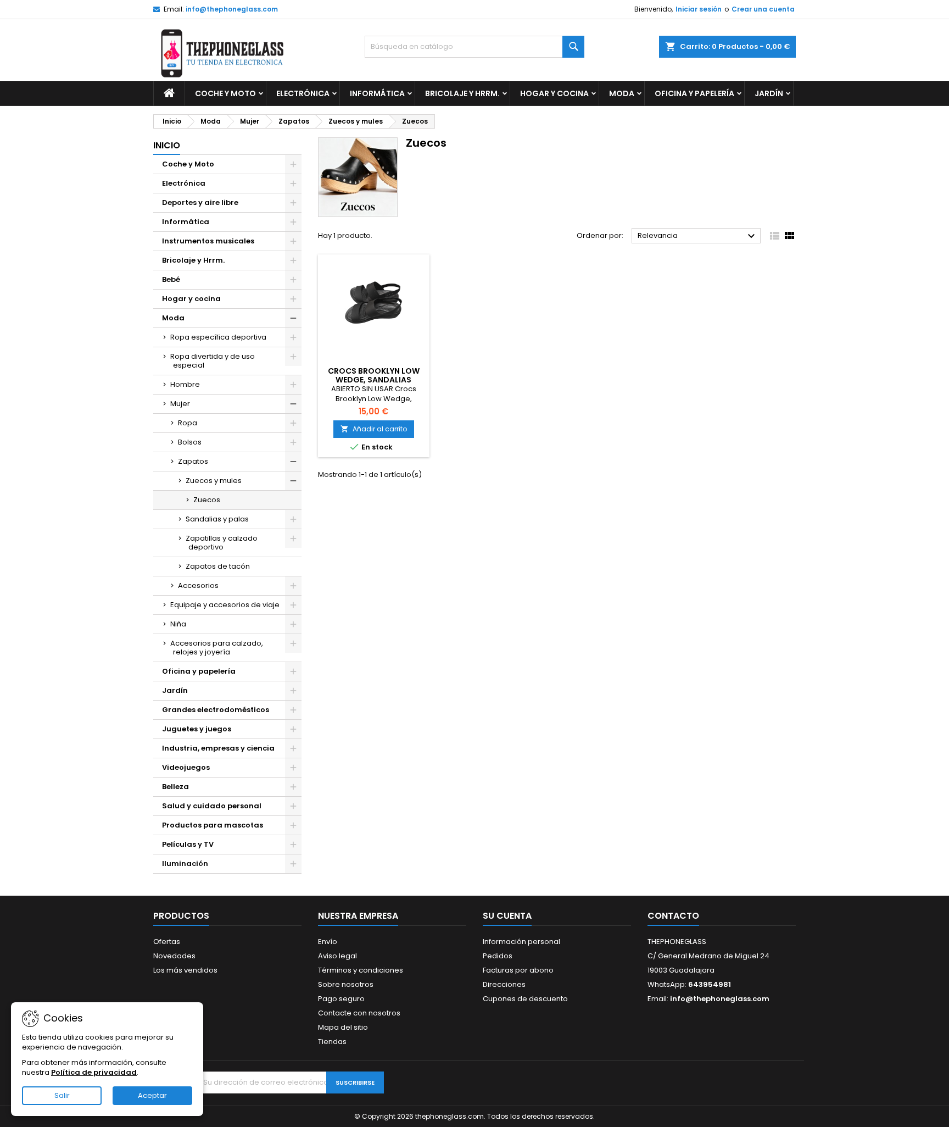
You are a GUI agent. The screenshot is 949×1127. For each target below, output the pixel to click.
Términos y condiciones (360, 970)
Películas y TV (188, 844)
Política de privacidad (94, 1072)
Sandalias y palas (217, 519)
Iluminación (185, 863)
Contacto (673, 915)
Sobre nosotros (345, 984)
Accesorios (198, 585)
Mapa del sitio (343, 1027)
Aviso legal (337, 956)
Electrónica (303, 93)
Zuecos (206, 500)
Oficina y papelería (694, 93)
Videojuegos (186, 767)
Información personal (521, 941)
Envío (327, 941)
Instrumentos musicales (208, 241)
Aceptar (152, 1095)
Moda (621, 93)
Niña (178, 624)
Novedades (174, 956)
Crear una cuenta (763, 9)
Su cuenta (507, 915)
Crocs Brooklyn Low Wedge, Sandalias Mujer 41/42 (374, 379)
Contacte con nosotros (359, 1013)
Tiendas (332, 1041)
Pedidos (497, 956)
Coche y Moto (225, 93)
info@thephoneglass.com (232, 9)
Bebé (171, 279)
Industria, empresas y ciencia (218, 748)
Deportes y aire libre (200, 202)
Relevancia (698, 236)
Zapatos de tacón (218, 566)
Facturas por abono (518, 970)
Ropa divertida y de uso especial (212, 360)
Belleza (175, 786)
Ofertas (166, 941)
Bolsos (190, 442)
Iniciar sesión (699, 9)
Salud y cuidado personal (211, 806)
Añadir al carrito (373, 429)
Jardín (769, 93)
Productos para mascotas (212, 825)
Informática (377, 93)
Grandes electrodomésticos (215, 709)
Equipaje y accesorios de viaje (225, 604)
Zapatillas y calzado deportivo (222, 542)
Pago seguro (341, 998)
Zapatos (193, 461)
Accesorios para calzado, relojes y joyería (216, 647)
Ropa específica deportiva (218, 337)
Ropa (187, 423)
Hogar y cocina (554, 93)
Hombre (185, 384)
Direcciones (504, 984)
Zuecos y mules (214, 480)
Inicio (166, 145)
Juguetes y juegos (196, 729)
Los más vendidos (185, 970)
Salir (62, 1095)
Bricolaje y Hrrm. (462, 93)
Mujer (180, 403)
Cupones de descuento (525, 998)
